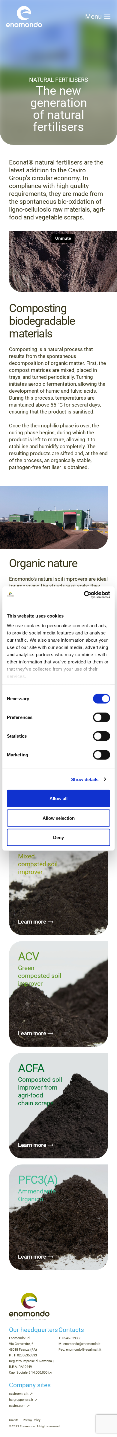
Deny (58, 837)
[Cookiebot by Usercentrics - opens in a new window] (84, 595)
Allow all (59, 798)
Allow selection (59, 817)
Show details (84, 779)
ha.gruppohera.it (21, 1400)
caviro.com (17, 1406)
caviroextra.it (18, 1394)
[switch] (101, 717)
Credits (13, 1420)
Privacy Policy (31, 1420)
